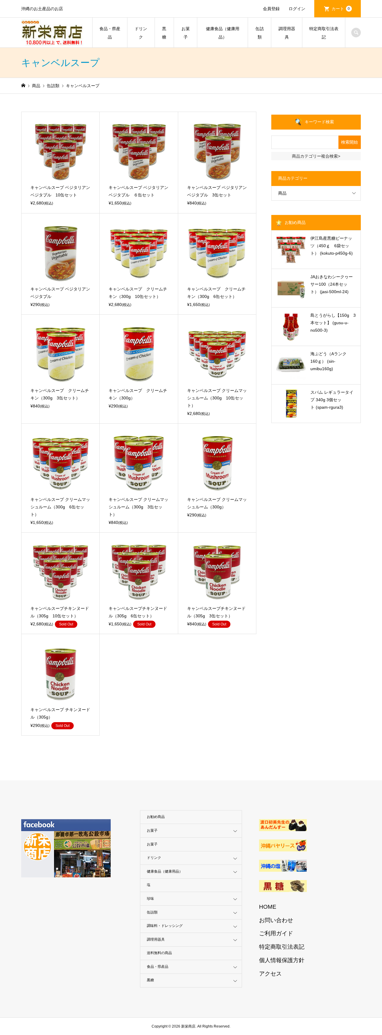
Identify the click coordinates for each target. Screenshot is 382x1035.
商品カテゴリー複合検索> (316, 156)
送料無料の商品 (159, 953)
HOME (267, 907)
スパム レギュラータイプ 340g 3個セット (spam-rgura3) (331, 400)
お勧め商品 (156, 817)
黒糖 (164, 32)
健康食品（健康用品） (222, 32)
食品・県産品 (109, 32)
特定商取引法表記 (323, 32)
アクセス (270, 974)
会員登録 (271, 8)
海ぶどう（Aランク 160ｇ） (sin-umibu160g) (330, 361)
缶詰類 (259, 32)
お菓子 (185, 32)
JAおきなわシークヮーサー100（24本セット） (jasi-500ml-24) (331, 284)
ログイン (297, 8)
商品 (282, 193)
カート (341, 8)
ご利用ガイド (276, 933)
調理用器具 (286, 32)
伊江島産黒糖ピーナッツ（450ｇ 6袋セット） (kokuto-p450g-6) (331, 246)
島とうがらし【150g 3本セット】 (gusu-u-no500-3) (333, 323)
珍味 (150, 898)
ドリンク (141, 32)
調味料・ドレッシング (165, 926)
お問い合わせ (276, 920)
